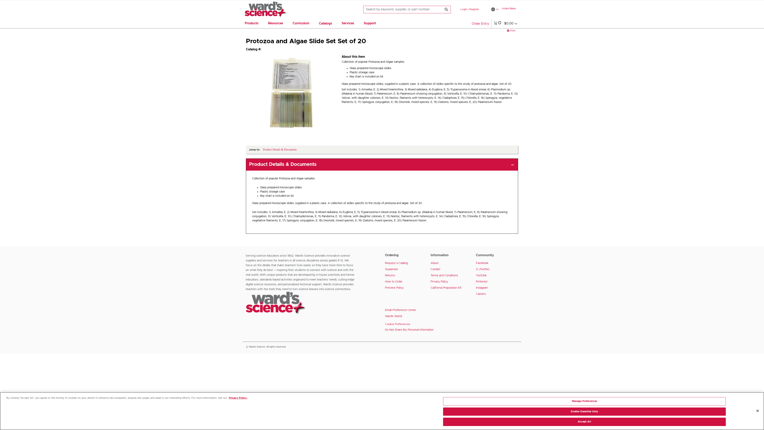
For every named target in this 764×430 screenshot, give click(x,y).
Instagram (482, 287)
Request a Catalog (396, 263)
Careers (481, 294)
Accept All (584, 421)
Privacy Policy (439, 281)
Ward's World (393, 316)
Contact (435, 269)
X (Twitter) (482, 269)
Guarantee (391, 269)
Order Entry (480, 23)
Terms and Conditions (444, 275)
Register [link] (474, 9)
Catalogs (325, 23)
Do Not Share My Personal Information (409, 329)
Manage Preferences (584, 401)
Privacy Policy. (238, 398)
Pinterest (481, 281)
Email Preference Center (400, 310)
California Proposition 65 (446, 287)
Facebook (482, 263)
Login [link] (463, 9)
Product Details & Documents (283, 164)
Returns (390, 275)
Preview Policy (394, 287)
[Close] (757, 411)
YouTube (481, 275)
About (435, 263)
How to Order (393, 281)
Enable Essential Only (584, 411)
